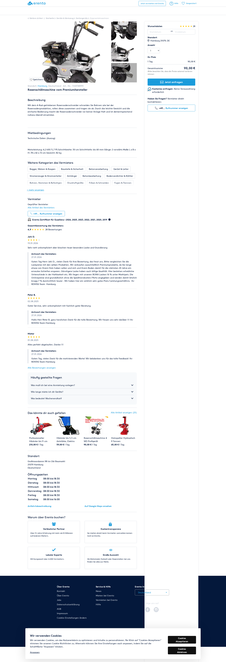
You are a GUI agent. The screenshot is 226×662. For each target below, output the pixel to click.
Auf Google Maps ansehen (98, 506)
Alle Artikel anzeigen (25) (124, 412)
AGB (59, 609)
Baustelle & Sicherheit (72, 169)
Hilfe (176, 3)
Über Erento (63, 595)
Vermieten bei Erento (106, 600)
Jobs (59, 600)
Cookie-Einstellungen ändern (72, 617)
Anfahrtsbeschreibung (39, 506)
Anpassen (35, 652)
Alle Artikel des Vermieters (41, 207)
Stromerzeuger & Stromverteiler (45, 176)
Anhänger (72, 176)
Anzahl (151, 45)
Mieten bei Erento (105, 595)
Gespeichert (191, 3)
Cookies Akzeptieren (182, 640)
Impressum (62, 613)
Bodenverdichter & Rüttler (120, 176)
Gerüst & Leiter (121, 169)
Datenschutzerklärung (68, 604)
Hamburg (42, 86)
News (98, 591)
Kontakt (61, 591)
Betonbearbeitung (92, 176)
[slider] (38, 229)
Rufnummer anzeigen (177, 108)
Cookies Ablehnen (182, 650)
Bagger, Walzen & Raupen (43, 169)
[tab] (82, 385)
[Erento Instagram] (156, 609)
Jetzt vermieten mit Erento (152, 3)
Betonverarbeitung (98, 169)
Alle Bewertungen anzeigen (42, 367)
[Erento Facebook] (147, 609)
